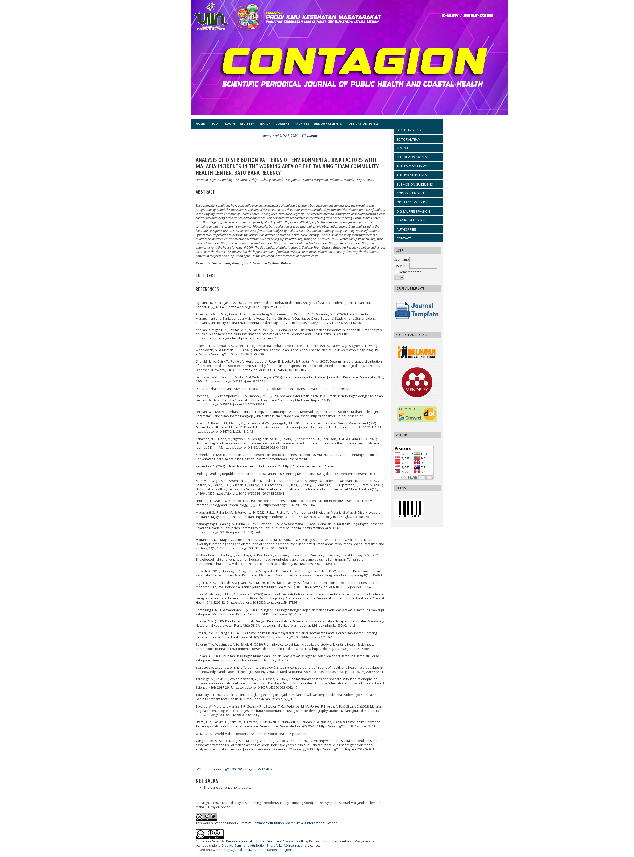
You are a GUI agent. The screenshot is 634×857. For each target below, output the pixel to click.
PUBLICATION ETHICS (412, 166)
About (215, 123)
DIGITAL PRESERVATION (413, 211)
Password (401, 266)
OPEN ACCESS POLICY (412, 202)
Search (265, 123)
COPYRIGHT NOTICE (411, 193)
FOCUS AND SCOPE (410, 130)
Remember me (410, 272)
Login (230, 123)
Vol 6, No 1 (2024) (286, 135)
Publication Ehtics (363, 123)
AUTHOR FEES (407, 229)
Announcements (328, 123)
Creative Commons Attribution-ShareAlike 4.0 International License (288, 823)
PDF (198, 281)
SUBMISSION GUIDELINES (415, 184)
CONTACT (404, 238)
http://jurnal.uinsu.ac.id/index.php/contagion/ (258, 850)
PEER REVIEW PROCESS (413, 157)
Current (283, 123)
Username (401, 259)
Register (247, 123)
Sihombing (310, 135)
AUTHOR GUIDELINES (412, 175)
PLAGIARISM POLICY (411, 220)
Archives (302, 123)
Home (200, 123)
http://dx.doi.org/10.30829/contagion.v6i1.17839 (237, 769)
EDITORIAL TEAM (409, 139)
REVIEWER (404, 148)
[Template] (417, 320)
